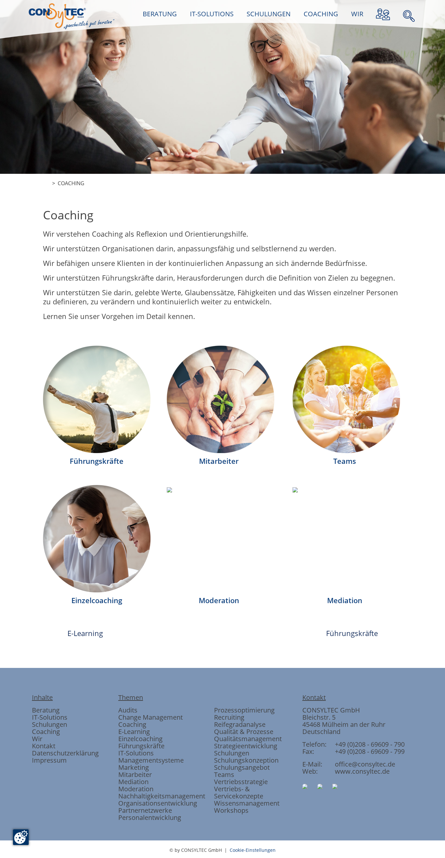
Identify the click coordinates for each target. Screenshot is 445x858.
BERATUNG (160, 13)
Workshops (231, 810)
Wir (37, 738)
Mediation (133, 781)
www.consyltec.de (362, 771)
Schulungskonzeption (246, 760)
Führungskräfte (352, 633)
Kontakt (43, 745)
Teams (224, 774)
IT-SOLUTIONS (212, 13)
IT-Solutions (49, 717)
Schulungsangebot (242, 767)
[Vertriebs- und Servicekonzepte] (292, 224)
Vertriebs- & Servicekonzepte (238, 792)
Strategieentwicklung (245, 745)
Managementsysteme (151, 760)
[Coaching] (257, 224)
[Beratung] (152, 224)
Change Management (150, 717)
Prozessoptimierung (244, 710)
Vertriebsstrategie (241, 781)
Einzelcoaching (140, 738)
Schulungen (49, 724)
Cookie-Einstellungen (253, 850)
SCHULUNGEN (269, 13)
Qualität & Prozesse (243, 731)
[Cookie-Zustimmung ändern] (21, 837)
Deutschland (321, 731)
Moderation (135, 788)
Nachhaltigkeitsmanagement (161, 796)
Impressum (49, 760)
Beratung (46, 710)
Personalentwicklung (149, 817)
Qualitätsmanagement (248, 738)
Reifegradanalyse (240, 724)
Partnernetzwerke (145, 810)
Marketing (133, 767)
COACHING (321, 13)
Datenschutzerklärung (65, 753)
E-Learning (85, 633)
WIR (357, 13)
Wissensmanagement (247, 803)
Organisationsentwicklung (157, 803)
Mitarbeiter (135, 774)
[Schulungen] (222, 224)
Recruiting (229, 717)
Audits (127, 710)
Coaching (46, 731)
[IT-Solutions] (187, 224)
